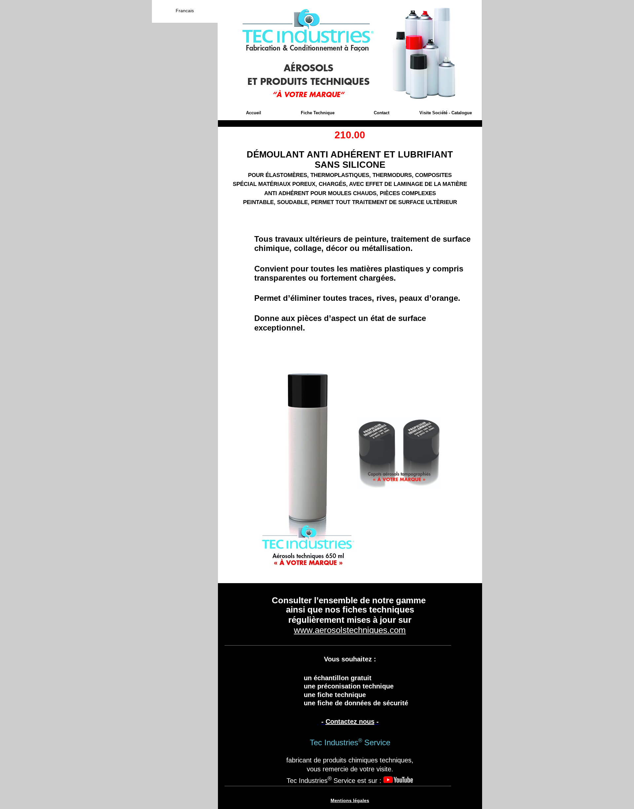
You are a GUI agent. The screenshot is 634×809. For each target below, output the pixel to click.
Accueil (253, 112)
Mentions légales (350, 800)
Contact (381, 112)
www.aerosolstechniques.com (350, 630)
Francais (185, 10)
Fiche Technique (318, 112)
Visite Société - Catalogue (445, 112)
